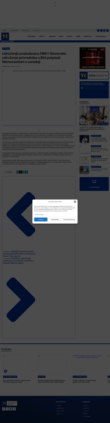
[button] (75, 202)
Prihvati (41, 219)
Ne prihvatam (55, 219)
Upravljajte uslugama (39, 214)
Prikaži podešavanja (69, 219)
